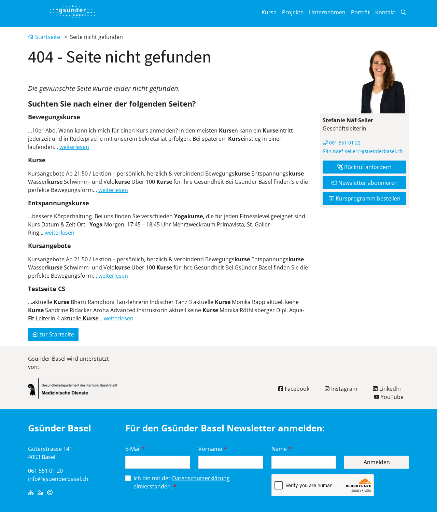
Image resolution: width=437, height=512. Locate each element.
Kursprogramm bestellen (367, 198)
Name (281, 449)
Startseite (47, 37)
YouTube (391, 397)
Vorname (212, 449)
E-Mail (135, 449)
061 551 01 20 (45, 470)
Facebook (296, 388)
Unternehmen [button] (327, 12)
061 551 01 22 (344, 142)
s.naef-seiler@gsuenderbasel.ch (365, 151)
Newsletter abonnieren (367, 182)
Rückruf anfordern (367, 167)
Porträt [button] (360, 12)
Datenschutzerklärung (201, 478)
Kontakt (385, 12)
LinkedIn (389, 388)
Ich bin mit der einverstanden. (181, 482)
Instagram (343, 388)
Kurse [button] (269, 12)
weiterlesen (74, 147)
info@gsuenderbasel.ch (58, 479)
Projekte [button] (293, 12)
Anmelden (377, 462)
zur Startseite (56, 334)
